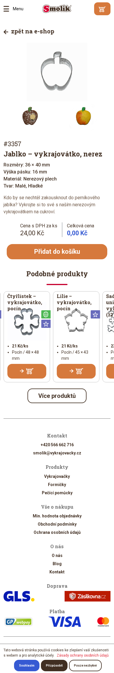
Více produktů (57, 395)
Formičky (57, 484)
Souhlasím (26, 665)
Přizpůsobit (54, 665)
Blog (57, 563)
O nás (57, 555)
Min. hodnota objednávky (57, 516)
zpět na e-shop (32, 31)
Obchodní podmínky (57, 524)
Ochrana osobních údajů (57, 532)
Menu (8, 9)
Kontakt (57, 572)
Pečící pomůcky (57, 492)
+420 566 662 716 (57, 444)
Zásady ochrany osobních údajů (83, 655)
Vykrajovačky (57, 476)
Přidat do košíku (57, 251)
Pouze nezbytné (85, 665)
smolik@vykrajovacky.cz (57, 453)
